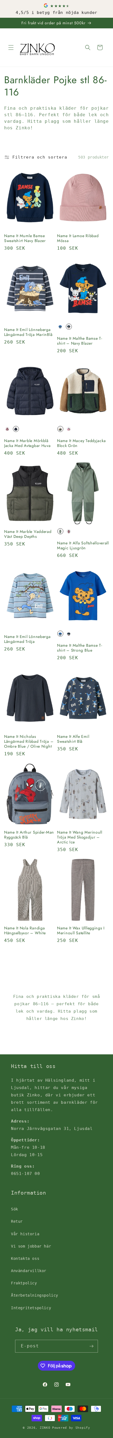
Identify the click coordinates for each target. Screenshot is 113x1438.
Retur (17, 1221)
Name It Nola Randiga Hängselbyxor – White (25, 930)
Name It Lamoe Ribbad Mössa (77, 238)
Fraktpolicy (24, 1283)
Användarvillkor (28, 1271)
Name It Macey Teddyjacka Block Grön (81, 443)
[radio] (60, 327)
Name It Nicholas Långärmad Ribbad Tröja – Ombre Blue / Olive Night (28, 741)
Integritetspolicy (31, 1308)
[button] (11, 47)
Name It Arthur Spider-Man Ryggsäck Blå (29, 835)
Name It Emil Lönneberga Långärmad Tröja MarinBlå (28, 332)
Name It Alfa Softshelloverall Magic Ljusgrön (83, 545)
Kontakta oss (25, 1258)
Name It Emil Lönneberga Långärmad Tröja (27, 639)
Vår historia (25, 1234)
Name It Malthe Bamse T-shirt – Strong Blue (79, 648)
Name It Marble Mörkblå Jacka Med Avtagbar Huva (27, 443)
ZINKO (45, 1428)
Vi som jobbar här (31, 1246)
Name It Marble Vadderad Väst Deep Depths (28, 534)
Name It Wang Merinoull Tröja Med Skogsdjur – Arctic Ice (79, 837)
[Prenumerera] (92, 1346)
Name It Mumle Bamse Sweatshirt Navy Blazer (25, 238)
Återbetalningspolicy (34, 1295)
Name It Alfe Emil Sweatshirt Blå (73, 739)
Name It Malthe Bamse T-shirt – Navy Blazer (79, 341)
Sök (14, 1209)
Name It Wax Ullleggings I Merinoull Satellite (81, 930)
